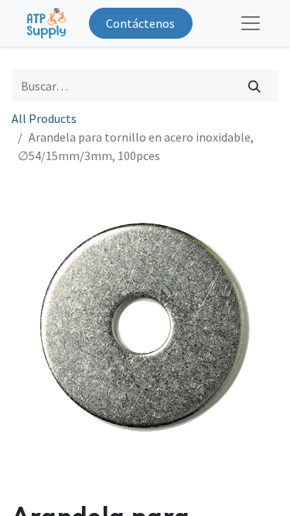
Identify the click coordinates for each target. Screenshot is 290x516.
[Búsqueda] (254, 85)
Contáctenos (140, 23)
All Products (44, 118)
